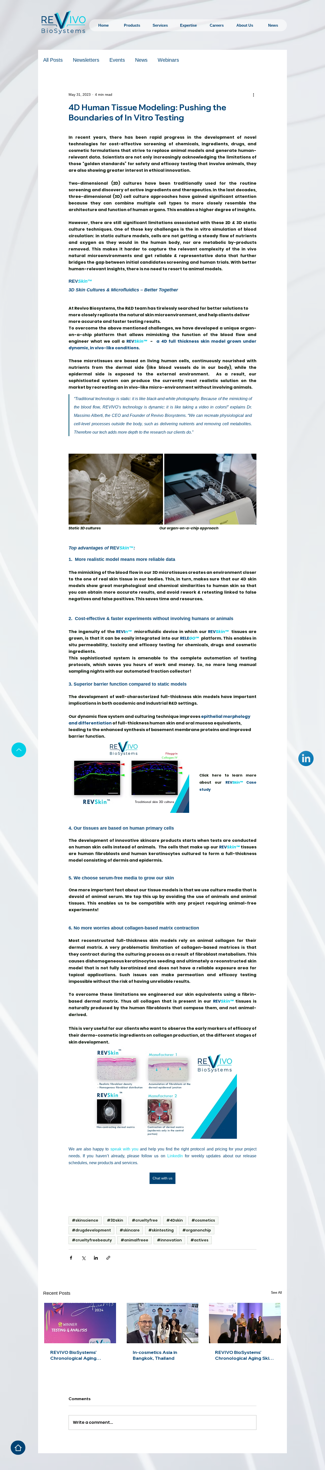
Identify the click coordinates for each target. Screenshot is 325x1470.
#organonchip (196, 1230)
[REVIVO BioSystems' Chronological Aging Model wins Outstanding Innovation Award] (80, 1323)
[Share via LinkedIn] (95, 1257)
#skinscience (85, 1220)
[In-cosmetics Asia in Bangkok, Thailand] (163, 1323)
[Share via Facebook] (71, 1257)
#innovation (169, 1240)
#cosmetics (203, 1220)
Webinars (168, 60)
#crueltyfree (145, 1220)
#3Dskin (115, 1220)
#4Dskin (174, 1220)
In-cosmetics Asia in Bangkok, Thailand (155, 1355)
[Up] (18, 749)
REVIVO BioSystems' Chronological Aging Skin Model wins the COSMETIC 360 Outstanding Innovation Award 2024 (243, 1355)
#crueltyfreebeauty (92, 1240)
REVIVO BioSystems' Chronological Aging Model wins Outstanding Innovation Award (77, 1355)
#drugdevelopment (91, 1230)
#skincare (130, 1230)
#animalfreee (134, 1240)
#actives (199, 1240)
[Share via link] (108, 1257)
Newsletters (86, 60)
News (141, 60)
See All (276, 1292)
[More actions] (253, 94)
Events (117, 60)
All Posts (53, 60)
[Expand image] (116, 489)
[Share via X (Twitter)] (83, 1257)
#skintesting (161, 1230)
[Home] (18, 1448)
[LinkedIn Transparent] (306, 758)
